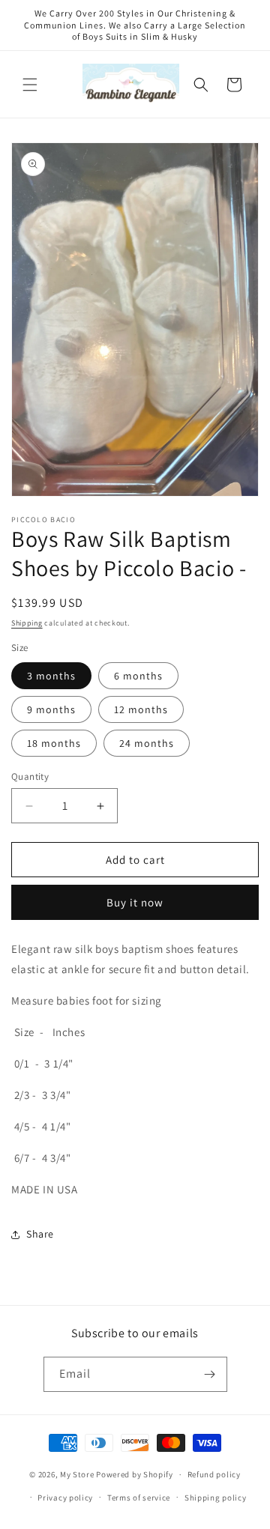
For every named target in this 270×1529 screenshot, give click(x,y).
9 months (51, 709)
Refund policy (214, 1474)
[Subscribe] (210, 1374)
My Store (77, 1474)
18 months (54, 743)
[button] (30, 84)
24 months (146, 743)
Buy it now (135, 902)
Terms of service (138, 1497)
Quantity (30, 776)
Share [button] (40, 1234)
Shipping (27, 623)
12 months (141, 709)
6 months (138, 675)
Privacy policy (65, 1497)
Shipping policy (215, 1497)
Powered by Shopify (134, 1474)
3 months (51, 675)
